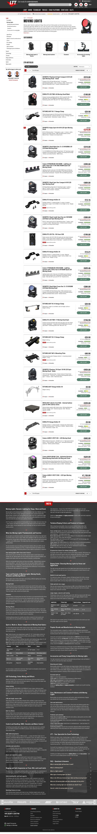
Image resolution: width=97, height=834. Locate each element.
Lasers (8, 40)
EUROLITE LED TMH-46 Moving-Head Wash (56, 94)
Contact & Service (34, 823)
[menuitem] (78, 1)
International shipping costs (85, 80)
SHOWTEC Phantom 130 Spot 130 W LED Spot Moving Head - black (57, 370)
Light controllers (10, 46)
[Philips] (9, 802)
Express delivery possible (51, 207)
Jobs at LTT (55, 817)
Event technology (57, 813)
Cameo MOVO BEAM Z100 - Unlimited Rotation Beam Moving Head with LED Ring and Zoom (57, 457)
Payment (32, 815)
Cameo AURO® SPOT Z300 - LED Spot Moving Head (57, 476)
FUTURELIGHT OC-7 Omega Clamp (53, 111)
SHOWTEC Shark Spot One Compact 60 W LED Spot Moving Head (57, 183)
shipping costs (87, 113)
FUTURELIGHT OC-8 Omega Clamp (53, 304)
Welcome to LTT (56, 811)
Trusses (7, 55)
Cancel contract (34, 825)
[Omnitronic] (22, 802)
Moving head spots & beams (13, 24)
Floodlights (9, 20)
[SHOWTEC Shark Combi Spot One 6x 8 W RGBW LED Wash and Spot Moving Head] (32, 222)
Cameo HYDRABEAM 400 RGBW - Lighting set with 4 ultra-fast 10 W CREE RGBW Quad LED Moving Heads (57, 165)
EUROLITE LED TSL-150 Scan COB (53, 234)
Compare (46, 88)
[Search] (70, 4)
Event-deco (8, 60)
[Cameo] (48, 802)
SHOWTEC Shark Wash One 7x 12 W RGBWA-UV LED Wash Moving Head (57, 147)
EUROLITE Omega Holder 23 (51, 200)
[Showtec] (88, 802)
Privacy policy (56, 821)
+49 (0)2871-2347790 (73, 14)
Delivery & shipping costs (36, 817)
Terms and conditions (58, 819)
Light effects (9, 34)
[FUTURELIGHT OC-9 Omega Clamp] (32, 341)
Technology (8, 53)
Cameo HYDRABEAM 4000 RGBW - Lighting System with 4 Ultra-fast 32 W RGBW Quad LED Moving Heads (57, 269)
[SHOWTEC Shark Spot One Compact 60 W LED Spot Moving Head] (32, 187)
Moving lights (10, 22)
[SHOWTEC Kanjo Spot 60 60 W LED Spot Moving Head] (32, 133)
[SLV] (62, 802)
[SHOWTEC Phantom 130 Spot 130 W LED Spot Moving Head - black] (32, 374)
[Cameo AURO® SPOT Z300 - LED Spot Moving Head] (32, 481)
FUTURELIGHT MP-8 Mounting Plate (54, 353)
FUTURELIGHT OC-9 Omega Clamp (53, 337)
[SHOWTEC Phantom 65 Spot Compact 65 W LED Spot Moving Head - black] (32, 82)
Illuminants (9, 36)
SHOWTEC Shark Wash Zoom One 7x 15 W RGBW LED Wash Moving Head (58, 287)
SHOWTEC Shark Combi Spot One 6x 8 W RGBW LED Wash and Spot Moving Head (57, 218)
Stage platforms (9, 57)
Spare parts (8, 64)
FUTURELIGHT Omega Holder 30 (53, 387)
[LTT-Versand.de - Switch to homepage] (12, 4)
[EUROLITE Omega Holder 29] (32, 426)
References (55, 815)
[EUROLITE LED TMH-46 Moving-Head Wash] (32, 99)
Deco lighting (9, 42)
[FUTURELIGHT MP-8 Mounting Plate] (32, 357)
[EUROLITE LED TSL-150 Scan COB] (32, 239)
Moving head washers (11, 26)
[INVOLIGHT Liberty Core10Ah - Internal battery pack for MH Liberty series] (32, 409)
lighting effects (59, 685)
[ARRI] (35, 802)
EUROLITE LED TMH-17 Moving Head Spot (56, 320)
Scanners (9, 28)
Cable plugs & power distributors (13, 48)
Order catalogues (34, 821)
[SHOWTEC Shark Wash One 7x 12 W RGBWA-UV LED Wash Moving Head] (32, 151)
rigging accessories (68, 515)
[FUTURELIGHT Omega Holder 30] (32, 391)
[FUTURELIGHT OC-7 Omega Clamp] (32, 116)
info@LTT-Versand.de (13, 80)
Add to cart (83, 87)
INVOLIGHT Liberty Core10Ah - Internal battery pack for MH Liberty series (57, 403)
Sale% (7, 62)
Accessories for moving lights (13, 30)
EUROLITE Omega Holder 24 (51, 252)
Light (7, 18)
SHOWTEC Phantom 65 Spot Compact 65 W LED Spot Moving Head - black (57, 77)
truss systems (59, 515)
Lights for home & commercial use (14, 38)
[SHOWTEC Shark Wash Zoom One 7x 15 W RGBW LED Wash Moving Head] (32, 291)
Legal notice (55, 823)
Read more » (26, 33)
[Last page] (30, 70)
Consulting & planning (35, 811)
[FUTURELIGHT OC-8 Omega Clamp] (32, 308)
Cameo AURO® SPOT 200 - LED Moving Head (57, 438)
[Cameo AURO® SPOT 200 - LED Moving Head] (32, 444)
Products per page (80, 70)
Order (31, 813)
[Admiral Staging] (75, 802)
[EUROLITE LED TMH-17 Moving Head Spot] (32, 325)
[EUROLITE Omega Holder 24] (32, 256)
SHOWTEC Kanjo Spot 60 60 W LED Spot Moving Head (58, 128)
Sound (7, 51)
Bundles (8, 44)
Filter (28, 66)
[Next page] (28, 70)
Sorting (75, 66)
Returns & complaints (35, 819)
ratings (76, 817)
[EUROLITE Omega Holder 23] (32, 204)
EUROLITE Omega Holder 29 (51, 422)
